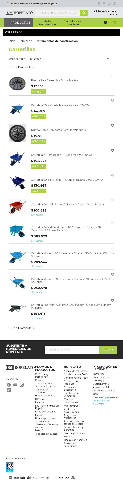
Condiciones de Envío (76, 374)
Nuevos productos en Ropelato (45, 419)
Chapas (39, 380)
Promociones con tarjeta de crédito (74, 422)
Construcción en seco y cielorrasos (44, 385)
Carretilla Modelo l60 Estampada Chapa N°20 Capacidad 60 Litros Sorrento (72, 281)
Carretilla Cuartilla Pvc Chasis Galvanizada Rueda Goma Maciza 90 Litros (71, 306)
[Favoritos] (106, 23)
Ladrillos (39, 402)
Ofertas (47, 21)
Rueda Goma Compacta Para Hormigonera (58, 130)
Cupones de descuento (42, 391)
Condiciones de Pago (76, 377)
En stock (70, 59)
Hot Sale (40, 399)
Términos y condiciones (70, 444)
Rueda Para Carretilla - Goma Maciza (54, 80)
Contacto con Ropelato (71, 382)
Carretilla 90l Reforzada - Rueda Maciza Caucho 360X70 (67, 179)
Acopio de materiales (75, 371)
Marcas (39, 415)
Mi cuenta (69, 399)
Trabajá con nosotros (75, 439)
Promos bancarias (73, 21)
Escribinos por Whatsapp (71, 394)
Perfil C (39, 430)
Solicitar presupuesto (75, 433)
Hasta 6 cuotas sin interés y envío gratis (34, 3)
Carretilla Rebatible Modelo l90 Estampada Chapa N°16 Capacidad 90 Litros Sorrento (66, 229)
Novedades (73, 24)
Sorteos (68, 436)
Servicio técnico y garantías (73, 428)
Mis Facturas (71, 405)
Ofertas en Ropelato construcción (46, 426)
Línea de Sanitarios (45, 411)
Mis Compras (71, 402)
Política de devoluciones (71, 410)
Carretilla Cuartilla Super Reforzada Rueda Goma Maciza (67, 204)
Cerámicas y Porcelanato (42, 375)
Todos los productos (46, 433)
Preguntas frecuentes (70, 416)
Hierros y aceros (44, 395)
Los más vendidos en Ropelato (47, 407)
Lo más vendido (47, 24)
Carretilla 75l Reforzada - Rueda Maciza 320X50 (61, 154)
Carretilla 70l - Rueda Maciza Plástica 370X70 (60, 105)
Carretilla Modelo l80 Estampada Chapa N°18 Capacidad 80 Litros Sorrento (72, 255)
